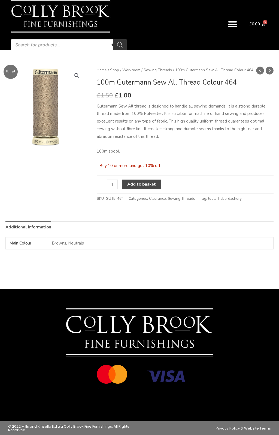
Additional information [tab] (28, 227)
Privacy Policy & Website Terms (243, 428)
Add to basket (141, 184)
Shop (114, 70)
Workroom (131, 70)
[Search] (120, 44)
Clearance (157, 198)
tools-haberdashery (225, 198)
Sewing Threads (158, 70)
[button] (232, 24)
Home (102, 70)
